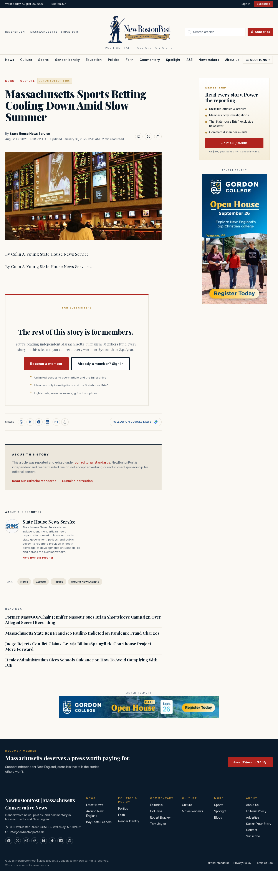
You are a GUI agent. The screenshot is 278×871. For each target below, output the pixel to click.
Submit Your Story (258, 824)
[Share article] (158, 136)
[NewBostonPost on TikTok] (52, 840)
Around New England (85, 581)
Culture (26, 60)
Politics (114, 60)
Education (94, 60)
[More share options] (65, 422)
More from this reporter (38, 557)
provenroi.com (41, 865)
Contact (251, 830)
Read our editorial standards (34, 481)
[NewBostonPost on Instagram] (26, 840)
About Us (232, 60)
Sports (43, 60)
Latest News (94, 805)
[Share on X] (30, 422)
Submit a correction (77, 481)
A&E (190, 60)
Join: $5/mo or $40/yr (250, 762)
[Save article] (138, 136)
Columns (156, 811)
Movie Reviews (192, 811)
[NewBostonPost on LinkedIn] (60, 840)
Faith (130, 60)
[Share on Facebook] (39, 422)
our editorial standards (92, 462)
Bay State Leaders (99, 822)
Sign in (246, 3)
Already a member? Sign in (101, 364)
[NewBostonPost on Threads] (34, 840)
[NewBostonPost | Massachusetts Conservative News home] (139, 29)
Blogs (218, 817)
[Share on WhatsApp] (21, 422)
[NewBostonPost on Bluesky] (43, 840)
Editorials (156, 805)
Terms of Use (264, 862)
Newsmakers (209, 60)
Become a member (46, 364)
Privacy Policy (242, 862)
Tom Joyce (158, 824)
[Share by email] (56, 422)
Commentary (150, 60)
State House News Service (30, 133)
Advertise (252, 817)
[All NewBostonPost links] (69, 840)
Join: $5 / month (234, 143)
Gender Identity (67, 60)
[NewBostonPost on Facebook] (8, 840)
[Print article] (148, 136)
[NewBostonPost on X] (17, 840)
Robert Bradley (160, 817)
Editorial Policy (256, 811)
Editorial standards (218, 862)
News (9, 60)
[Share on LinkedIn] (47, 422)
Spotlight (173, 60)
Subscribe (263, 3)
